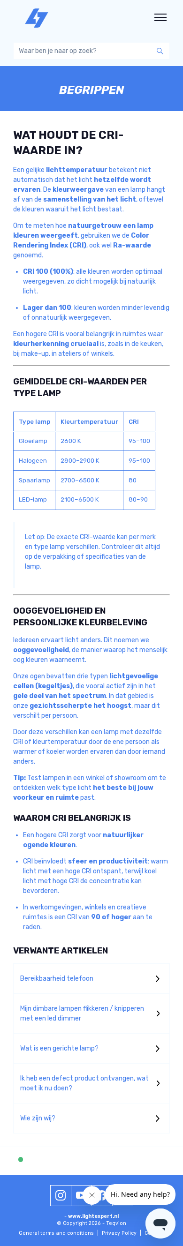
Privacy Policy (121, 1233)
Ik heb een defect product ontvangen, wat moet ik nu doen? (84, 1083)
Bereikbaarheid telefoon (56, 979)
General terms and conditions (59, 1233)
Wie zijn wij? (37, 1118)
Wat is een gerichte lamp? (59, 1048)
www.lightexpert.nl (93, 1216)
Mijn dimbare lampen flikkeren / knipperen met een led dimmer (82, 1013)
